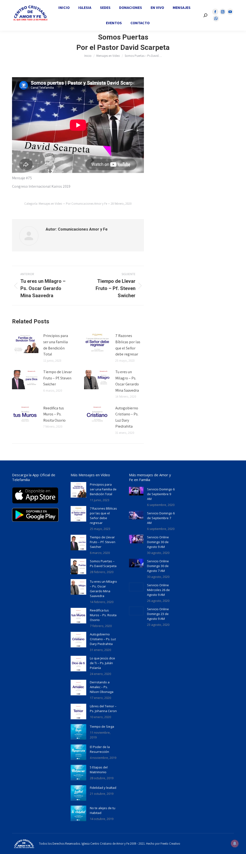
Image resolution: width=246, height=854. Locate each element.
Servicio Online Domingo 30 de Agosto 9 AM (158, 542)
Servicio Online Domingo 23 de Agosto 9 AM (158, 614)
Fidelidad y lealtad (103, 787)
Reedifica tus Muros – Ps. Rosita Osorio (54, 414)
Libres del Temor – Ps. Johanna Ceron (103, 708)
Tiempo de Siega (102, 726)
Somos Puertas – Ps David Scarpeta (103, 563)
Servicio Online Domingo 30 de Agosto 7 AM (158, 566)
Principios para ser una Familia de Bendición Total (55, 345)
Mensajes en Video (50, 204)
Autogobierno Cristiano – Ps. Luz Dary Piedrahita (126, 417)
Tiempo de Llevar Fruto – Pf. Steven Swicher (57, 378)
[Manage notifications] (235, 843)
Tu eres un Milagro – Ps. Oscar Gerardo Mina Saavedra (127, 381)
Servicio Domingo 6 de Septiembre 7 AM (161, 518)
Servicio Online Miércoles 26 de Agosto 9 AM (158, 590)
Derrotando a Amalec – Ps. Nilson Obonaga (101, 687)
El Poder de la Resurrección (100, 749)
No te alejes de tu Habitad (102, 810)
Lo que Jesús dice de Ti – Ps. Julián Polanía (102, 663)
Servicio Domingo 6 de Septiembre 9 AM (161, 494)
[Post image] (25, 343)
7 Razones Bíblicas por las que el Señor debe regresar (127, 345)
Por (86, 204)
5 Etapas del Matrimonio (99, 769)
